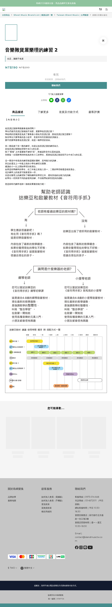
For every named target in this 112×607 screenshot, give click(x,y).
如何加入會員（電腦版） (52, 497)
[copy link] (69, 100)
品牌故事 (12, 497)
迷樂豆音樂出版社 (99, 15)
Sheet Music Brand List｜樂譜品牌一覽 (33, 15)
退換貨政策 (46, 508)
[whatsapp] (63, 100)
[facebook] (57, 100)
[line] (51, 100)
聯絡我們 (56, 85)
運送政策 (45, 504)
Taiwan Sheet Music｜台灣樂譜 (73, 15)
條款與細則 (46, 511)
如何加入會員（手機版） (52, 500)
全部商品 (6, 15)
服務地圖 (12, 500)
